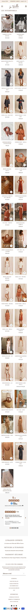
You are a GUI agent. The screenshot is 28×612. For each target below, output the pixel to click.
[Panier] (26, 6)
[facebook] (11, 605)
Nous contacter (14, 601)
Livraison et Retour (14, 597)
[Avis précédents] (2, 518)
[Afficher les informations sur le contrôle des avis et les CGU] (22, 505)
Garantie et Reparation (14, 599)
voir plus (7, 518)
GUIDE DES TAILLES (14, 581)
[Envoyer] (24, 573)
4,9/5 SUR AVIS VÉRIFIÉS (14, 588)
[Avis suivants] (25, 518)
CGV (14, 590)
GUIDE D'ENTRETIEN (14, 583)
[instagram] (14, 605)
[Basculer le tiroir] (2, 6)
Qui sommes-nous (14, 585)
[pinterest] (16, 605)
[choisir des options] (11, 30)
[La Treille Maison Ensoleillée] (14, 6)
